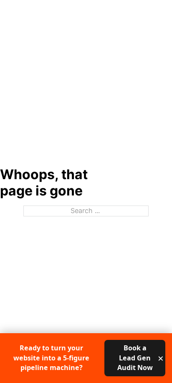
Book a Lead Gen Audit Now (135, 357)
